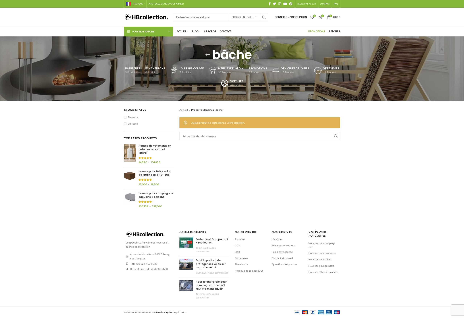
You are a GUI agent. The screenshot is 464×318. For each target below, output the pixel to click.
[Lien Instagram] (279, 4)
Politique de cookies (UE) (249, 270)
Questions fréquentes (284, 264)
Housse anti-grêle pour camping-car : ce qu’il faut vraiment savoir (211, 285)
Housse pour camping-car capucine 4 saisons (156, 195)
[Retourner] (207, 54)
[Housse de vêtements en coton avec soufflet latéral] (130, 154)
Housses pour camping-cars (321, 245)
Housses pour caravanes (322, 253)
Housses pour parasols (321, 265)
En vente (133, 117)
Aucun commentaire (218, 272)
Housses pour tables (320, 259)
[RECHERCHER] (264, 17)
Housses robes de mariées (323, 271)
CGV (237, 245)
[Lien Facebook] (270, 4)
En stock (133, 123)
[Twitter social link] (274, 4)
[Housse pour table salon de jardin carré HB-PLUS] (130, 178)
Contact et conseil (282, 258)
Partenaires (241, 258)
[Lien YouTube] (285, 4)
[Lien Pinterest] (290, 4)
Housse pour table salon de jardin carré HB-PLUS (154, 173)
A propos (240, 239)
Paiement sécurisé (282, 251)
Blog (237, 251)
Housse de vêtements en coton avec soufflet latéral (154, 149)
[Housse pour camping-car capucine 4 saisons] (130, 200)
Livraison (277, 239)
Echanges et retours (283, 245)
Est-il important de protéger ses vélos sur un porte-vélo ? (211, 264)
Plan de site (241, 264)
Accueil (183, 109)
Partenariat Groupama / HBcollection (212, 241)
